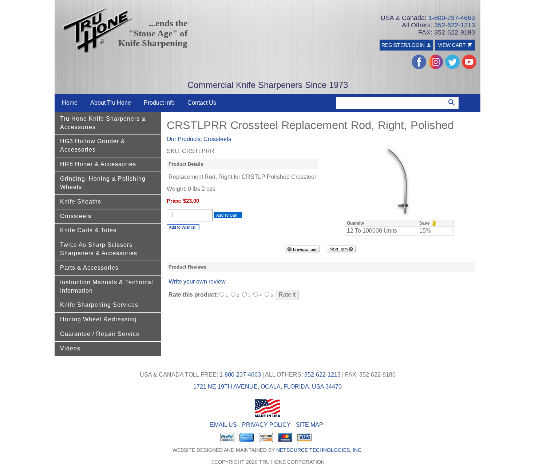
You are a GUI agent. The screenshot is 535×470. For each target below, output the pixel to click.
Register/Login (403, 45)
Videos (70, 348)
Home (70, 103)
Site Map (309, 425)
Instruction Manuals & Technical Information (106, 286)
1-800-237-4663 (451, 17)
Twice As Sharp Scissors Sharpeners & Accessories (98, 249)
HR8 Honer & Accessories (98, 164)
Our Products (184, 139)
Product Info (159, 103)
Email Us (223, 425)
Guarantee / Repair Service (100, 334)
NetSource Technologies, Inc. (319, 450)
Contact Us (201, 103)
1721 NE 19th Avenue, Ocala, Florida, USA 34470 (267, 386)
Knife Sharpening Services (99, 305)
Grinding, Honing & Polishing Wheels (103, 183)
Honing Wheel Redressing (98, 319)
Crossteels (75, 216)
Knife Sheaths (80, 201)
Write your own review (197, 281)
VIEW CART (452, 45)
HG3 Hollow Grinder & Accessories (92, 145)
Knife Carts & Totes (88, 230)
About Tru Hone (110, 103)
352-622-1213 (454, 25)
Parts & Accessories (89, 268)
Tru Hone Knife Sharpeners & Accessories (103, 123)
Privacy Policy (266, 425)
